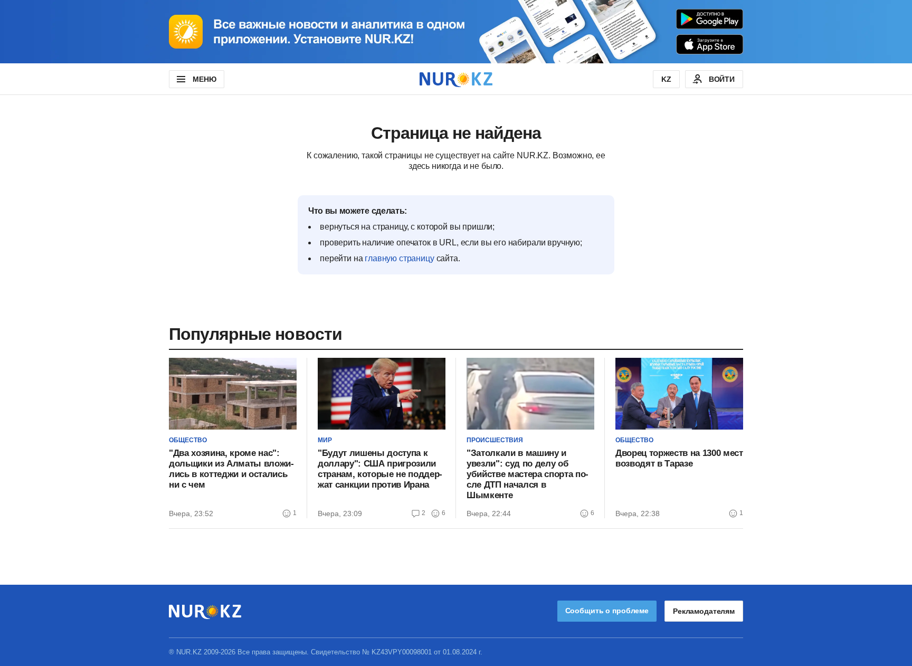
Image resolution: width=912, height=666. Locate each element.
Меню (204, 79)
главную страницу (399, 258)
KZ (666, 79)
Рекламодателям (704, 611)
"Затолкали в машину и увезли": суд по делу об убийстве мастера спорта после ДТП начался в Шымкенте (527, 474)
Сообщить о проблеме (607, 610)
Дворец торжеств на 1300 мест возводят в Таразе (679, 458)
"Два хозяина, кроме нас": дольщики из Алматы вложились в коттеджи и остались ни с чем (231, 469)
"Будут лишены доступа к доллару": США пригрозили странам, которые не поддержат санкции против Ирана (380, 469)
